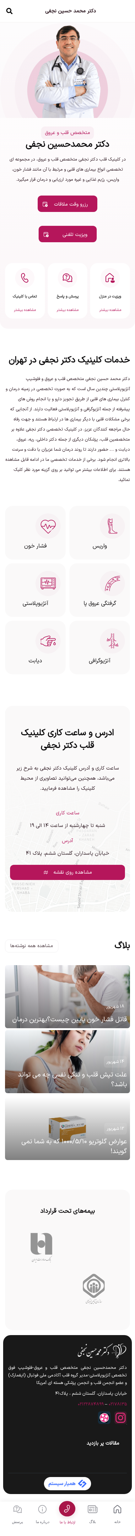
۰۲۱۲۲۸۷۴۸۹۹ (91, 1404)
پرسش (17, 1522)
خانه (117, 1522)
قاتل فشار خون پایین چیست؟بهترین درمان (69, 1020)
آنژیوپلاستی (35, 603)
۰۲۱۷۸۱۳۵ (118, 1404)
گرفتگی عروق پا (100, 603)
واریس (100, 546)
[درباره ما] (42, 1509)
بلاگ (92, 1522)
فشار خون (35, 546)
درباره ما (42, 1522)
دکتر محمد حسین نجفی (70, 11)
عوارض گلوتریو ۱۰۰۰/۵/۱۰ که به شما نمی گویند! (74, 1147)
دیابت (35, 661)
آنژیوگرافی (100, 661)
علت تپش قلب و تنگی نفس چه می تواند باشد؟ (72, 1080)
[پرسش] (18, 1509)
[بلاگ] (93, 1509)
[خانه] (117, 1509)
